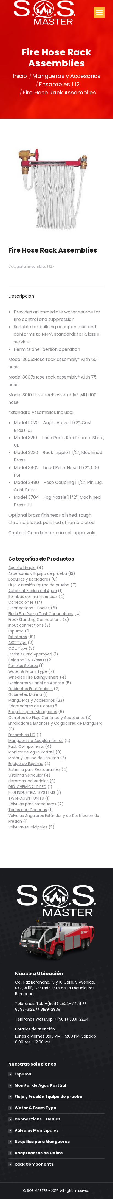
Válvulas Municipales (36, 1130)
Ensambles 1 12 (39, 266)
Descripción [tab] (21, 296)
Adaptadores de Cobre (39, 1153)
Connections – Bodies (37, 1119)
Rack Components (34, 1164)
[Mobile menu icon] (99, 12)
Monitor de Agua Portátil (40, 1085)
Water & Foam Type (35, 1108)
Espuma (23, 1074)
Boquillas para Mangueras (42, 1141)
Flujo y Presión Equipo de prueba (48, 1096)
